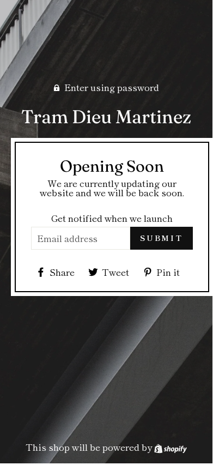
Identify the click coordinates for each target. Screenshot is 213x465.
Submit (161, 237)
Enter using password (111, 87)
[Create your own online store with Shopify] (170, 447)
